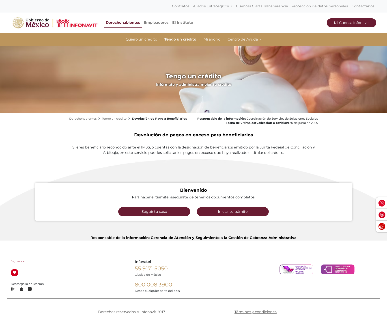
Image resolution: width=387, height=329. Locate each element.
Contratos (180, 6)
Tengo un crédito (114, 118)
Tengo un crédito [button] (180, 39)
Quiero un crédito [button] (142, 39)
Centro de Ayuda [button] (243, 39)
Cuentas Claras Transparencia (262, 6)
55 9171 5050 (151, 268)
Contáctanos (363, 6)
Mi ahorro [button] (212, 39)
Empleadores (156, 22)
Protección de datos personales (320, 6)
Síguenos (17, 261)
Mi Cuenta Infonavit (351, 23)
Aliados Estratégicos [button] (211, 6)
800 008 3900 (153, 284)
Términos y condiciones (255, 312)
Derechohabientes (123, 22)
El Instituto (182, 22)
